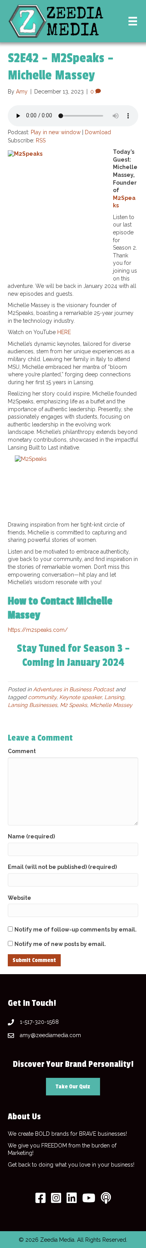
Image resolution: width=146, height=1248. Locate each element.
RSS (41, 140)
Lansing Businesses (32, 705)
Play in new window (56, 132)
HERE (64, 332)
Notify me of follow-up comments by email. (75, 929)
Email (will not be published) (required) (62, 867)
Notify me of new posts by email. (60, 944)
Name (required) (31, 836)
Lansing (114, 697)
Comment (22, 751)
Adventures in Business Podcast (73, 689)
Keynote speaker (80, 697)
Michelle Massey (111, 705)
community (42, 697)
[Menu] (133, 21)
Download (98, 132)
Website (19, 898)
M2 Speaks (73, 705)
